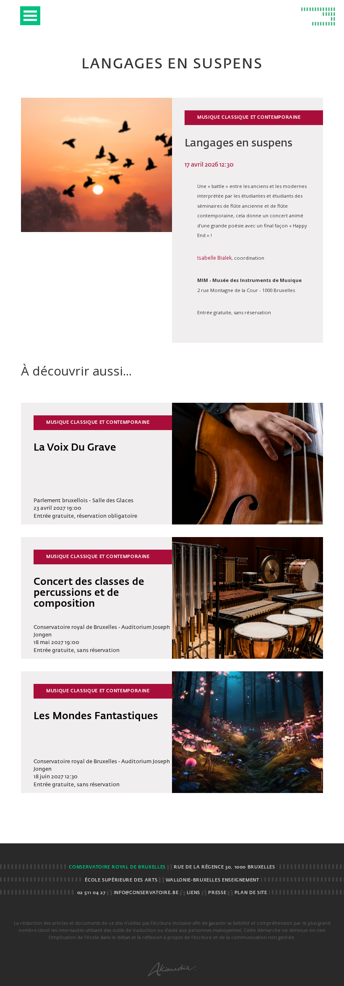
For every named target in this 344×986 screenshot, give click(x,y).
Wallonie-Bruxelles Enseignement (212, 880)
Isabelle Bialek (214, 257)
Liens (193, 893)
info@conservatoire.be (146, 893)
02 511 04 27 (91, 893)
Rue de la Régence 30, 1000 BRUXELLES (224, 867)
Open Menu (30, 15)
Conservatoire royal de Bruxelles (117, 867)
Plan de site (251, 893)
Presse (217, 893)
